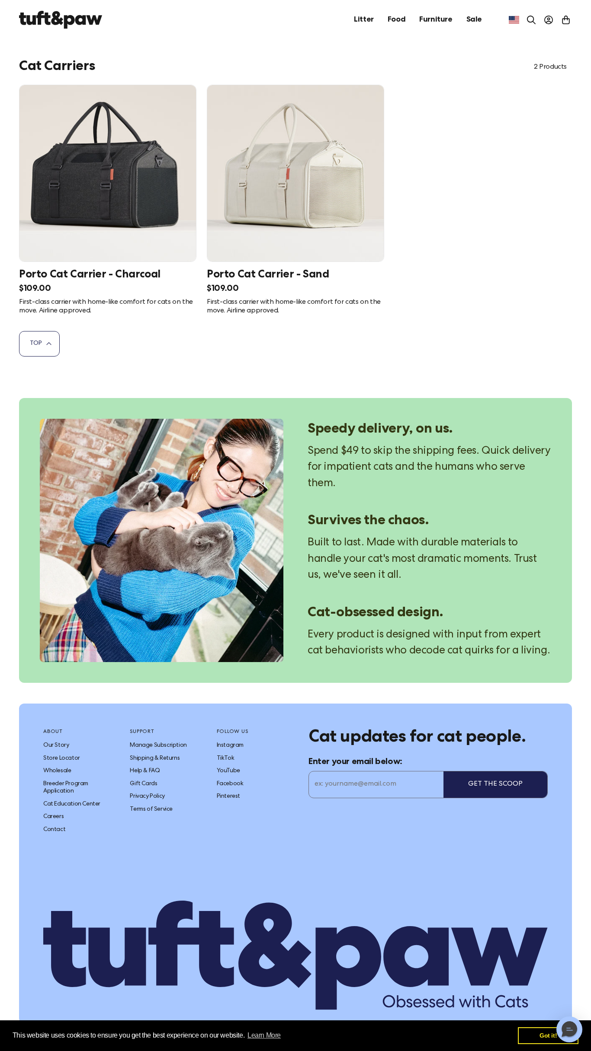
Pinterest (228, 796)
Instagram (230, 745)
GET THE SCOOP (495, 784)
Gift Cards (143, 784)
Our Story (56, 745)
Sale (474, 20)
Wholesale (57, 771)
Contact (54, 830)
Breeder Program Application (65, 788)
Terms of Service (151, 809)
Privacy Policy (147, 796)
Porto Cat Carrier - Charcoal (90, 275)
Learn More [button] (264, 1035)
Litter (364, 20)
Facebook (230, 784)
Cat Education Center (71, 804)
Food (396, 20)
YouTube (228, 771)
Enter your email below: (355, 762)
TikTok (225, 758)
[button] (569, 1029)
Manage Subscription (158, 745)
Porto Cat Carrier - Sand (268, 275)
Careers (53, 817)
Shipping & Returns (155, 758)
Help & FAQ (145, 771)
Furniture (435, 20)
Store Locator (61, 758)
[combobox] (514, 20)
